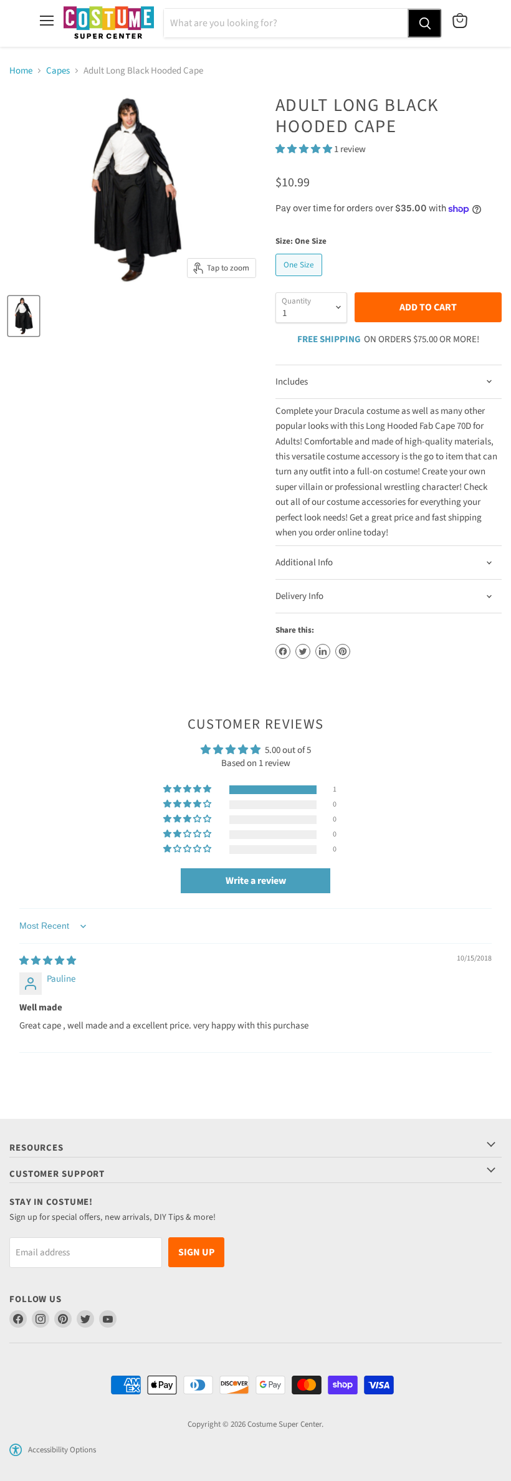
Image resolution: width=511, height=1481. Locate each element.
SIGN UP (196, 1252)
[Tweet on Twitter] (302, 651)
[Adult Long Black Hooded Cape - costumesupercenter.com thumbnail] (23, 316)
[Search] (424, 23)
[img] (47, 960)
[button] (304, 149)
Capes (58, 70)
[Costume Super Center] (109, 23)
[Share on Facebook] (282, 651)
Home (20, 70)
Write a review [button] (256, 881)
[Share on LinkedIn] (322, 651)
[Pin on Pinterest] (342, 651)
